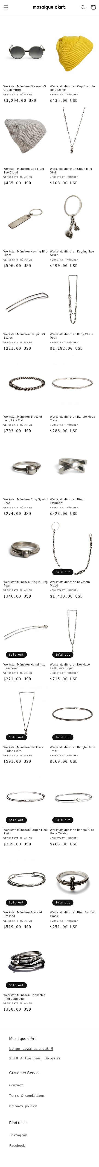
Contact (16, 1085)
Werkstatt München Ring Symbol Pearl (25, 501)
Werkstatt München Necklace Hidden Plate (23, 749)
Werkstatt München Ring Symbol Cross (72, 914)
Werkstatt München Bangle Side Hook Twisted (72, 831)
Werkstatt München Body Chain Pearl (71, 336)
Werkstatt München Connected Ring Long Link (24, 997)
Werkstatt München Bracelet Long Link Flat (22, 418)
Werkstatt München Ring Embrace (67, 501)
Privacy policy (23, 1106)
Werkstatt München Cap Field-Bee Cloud (24, 170)
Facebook (17, 1145)
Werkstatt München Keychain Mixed (70, 584)
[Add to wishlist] (45, 28)
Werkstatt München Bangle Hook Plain (25, 831)
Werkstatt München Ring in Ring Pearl (25, 584)
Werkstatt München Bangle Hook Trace (72, 418)
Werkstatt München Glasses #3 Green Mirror (24, 88)
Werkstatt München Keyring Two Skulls (72, 253)
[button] (6, 7)
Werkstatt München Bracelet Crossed (22, 914)
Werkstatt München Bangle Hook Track (72, 749)
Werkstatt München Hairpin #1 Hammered (24, 666)
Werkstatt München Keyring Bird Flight (25, 253)
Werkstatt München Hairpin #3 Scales (24, 336)
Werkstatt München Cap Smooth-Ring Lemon (72, 88)
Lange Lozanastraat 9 (31, 1049)
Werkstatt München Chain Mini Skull (71, 170)
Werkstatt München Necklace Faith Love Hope (70, 666)
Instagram (18, 1135)
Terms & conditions (27, 1095)
